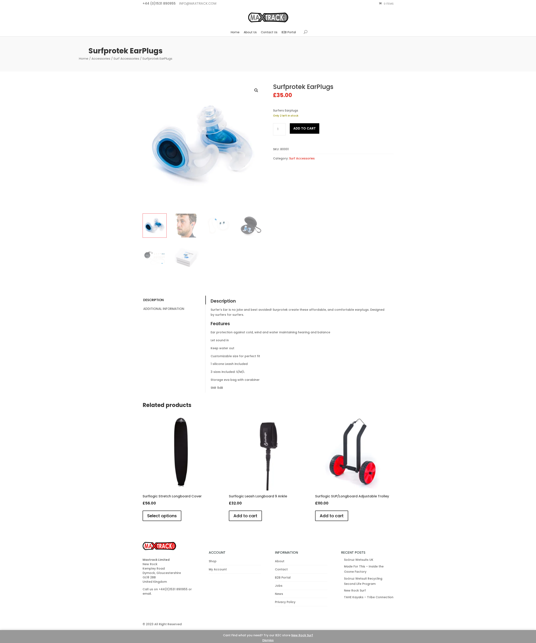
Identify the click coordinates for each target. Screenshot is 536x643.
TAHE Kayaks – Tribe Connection (368, 597)
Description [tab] (153, 300)
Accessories (100, 58)
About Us (250, 32)
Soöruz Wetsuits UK (358, 560)
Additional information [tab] (163, 309)
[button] (256, 90)
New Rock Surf (302, 635)
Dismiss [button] (268, 640)
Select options (162, 516)
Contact (281, 569)
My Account (218, 569)
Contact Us (269, 32)
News (279, 594)
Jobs (278, 586)
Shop (212, 561)
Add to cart (304, 128)
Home (235, 32)
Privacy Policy (285, 602)
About (279, 561)
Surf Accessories (126, 58)
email (147, 594)
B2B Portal (289, 32)
